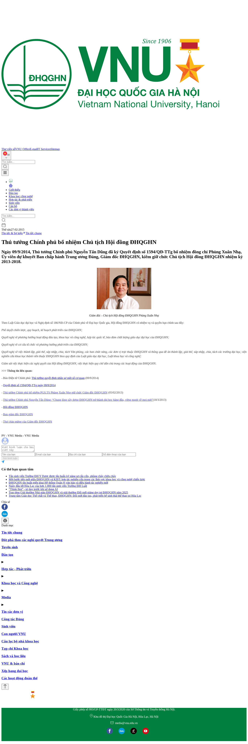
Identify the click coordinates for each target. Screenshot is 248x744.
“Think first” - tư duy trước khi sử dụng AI (33, 489)
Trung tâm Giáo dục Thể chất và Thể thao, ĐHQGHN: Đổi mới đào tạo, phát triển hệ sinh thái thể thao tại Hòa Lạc (75, 495)
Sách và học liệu (13, 656)
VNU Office (22, 149)
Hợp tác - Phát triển (16, 569)
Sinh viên (14, 202)
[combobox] (6, 155)
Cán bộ (13, 206)
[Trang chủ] (110, 145)
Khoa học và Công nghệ (19, 583)
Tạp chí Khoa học (14, 648)
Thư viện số (8, 149)
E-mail (33, 149)
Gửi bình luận (10, 458)
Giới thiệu (14, 189)
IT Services (43, 149)
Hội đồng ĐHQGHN (15, 407)
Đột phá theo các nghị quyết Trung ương (31, 540)
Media (6, 597)
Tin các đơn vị (12, 612)
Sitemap (55, 149)
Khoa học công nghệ (21, 196)
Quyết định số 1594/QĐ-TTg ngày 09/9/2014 (29, 385)
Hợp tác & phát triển (20, 199)
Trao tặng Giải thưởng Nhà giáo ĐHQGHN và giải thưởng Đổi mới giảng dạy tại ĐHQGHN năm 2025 (68, 492)
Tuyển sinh (9, 547)
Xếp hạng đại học (14, 671)
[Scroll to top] (5, 687)
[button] (124, 507)
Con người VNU (13, 634)
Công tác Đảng (12, 619)
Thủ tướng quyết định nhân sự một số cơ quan (58, 378)
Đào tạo (13, 193)
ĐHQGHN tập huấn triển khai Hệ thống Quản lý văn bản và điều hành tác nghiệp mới (58, 482)
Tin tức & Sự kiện (12, 233)
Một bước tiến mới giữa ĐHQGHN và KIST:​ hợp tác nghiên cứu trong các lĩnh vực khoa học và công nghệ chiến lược (77, 479)
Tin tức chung (34, 233)
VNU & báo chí (13, 663)
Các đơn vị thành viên (21, 209)
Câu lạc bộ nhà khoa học (20, 641)
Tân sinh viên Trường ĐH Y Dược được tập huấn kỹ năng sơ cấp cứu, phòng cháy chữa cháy (62, 476)
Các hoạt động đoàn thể (19, 678)
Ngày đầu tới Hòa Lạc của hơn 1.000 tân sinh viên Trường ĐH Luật (48, 485)
